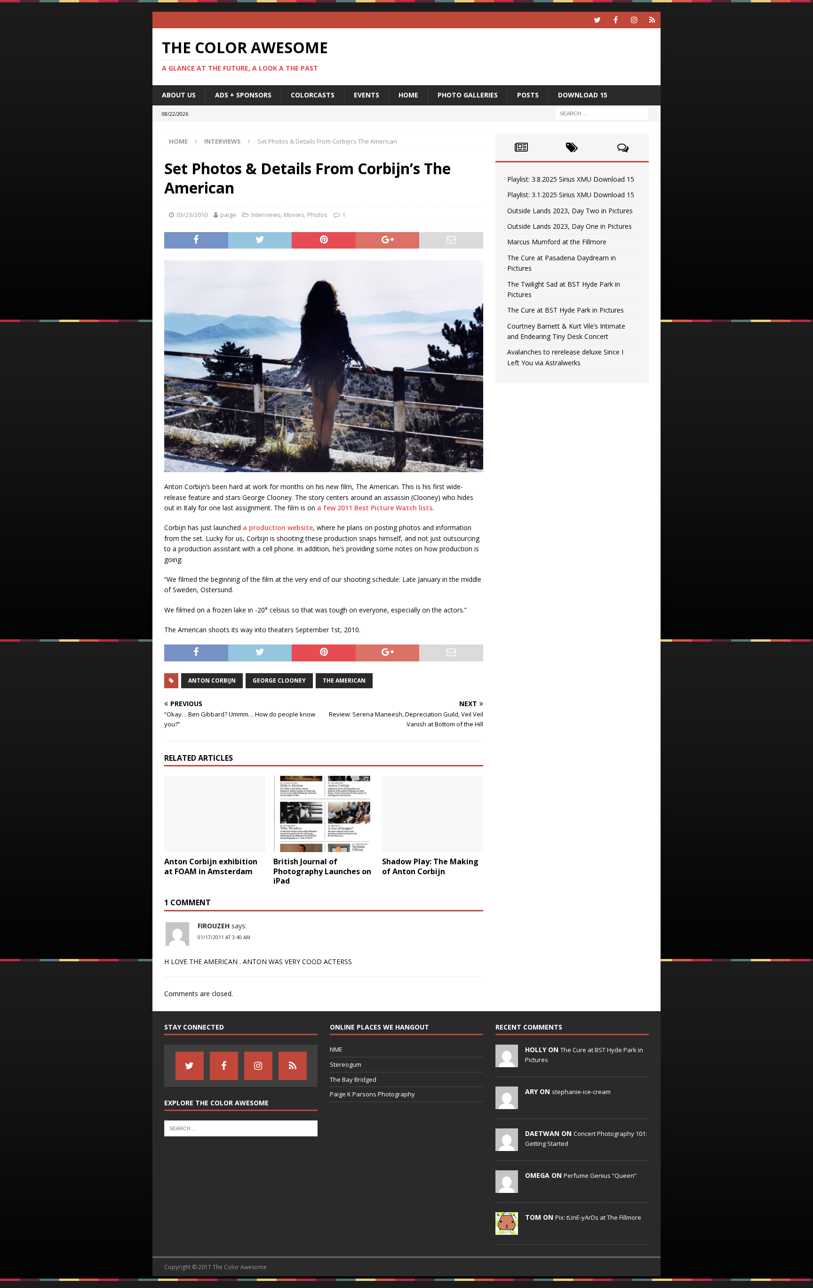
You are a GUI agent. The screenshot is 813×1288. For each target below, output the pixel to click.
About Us (179, 94)
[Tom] (506, 1229)
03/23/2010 (191, 214)
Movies (294, 214)
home (408, 94)
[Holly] (506, 1062)
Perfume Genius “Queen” (600, 1175)
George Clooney (279, 680)
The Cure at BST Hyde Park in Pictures (565, 310)
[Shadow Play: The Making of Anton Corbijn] (432, 814)
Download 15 (582, 94)
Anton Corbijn (212, 680)
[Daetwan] (506, 1146)
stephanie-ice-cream (581, 1091)
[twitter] (597, 20)
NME (336, 1049)
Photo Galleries (468, 94)
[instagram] (634, 20)
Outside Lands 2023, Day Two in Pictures (570, 210)
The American (344, 680)
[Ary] (506, 1104)
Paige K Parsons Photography (372, 1094)
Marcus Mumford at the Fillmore (556, 241)
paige (228, 214)
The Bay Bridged (353, 1079)
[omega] (506, 1187)
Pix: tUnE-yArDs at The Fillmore (598, 1217)
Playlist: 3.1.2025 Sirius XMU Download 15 (570, 194)
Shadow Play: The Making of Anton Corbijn (430, 866)
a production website (278, 527)
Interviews (266, 214)
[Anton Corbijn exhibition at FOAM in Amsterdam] (214, 814)
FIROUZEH (214, 925)
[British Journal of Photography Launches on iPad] (324, 814)
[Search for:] (602, 112)
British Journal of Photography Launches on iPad (322, 871)
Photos (317, 214)
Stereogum (345, 1064)
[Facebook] (615, 20)
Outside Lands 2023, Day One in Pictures (569, 226)
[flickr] (652, 20)
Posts (528, 94)
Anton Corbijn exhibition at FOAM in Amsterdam (210, 866)
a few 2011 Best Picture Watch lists (373, 507)
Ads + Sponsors (243, 94)
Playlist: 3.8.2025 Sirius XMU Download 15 (570, 179)
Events (366, 94)
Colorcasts (313, 94)
